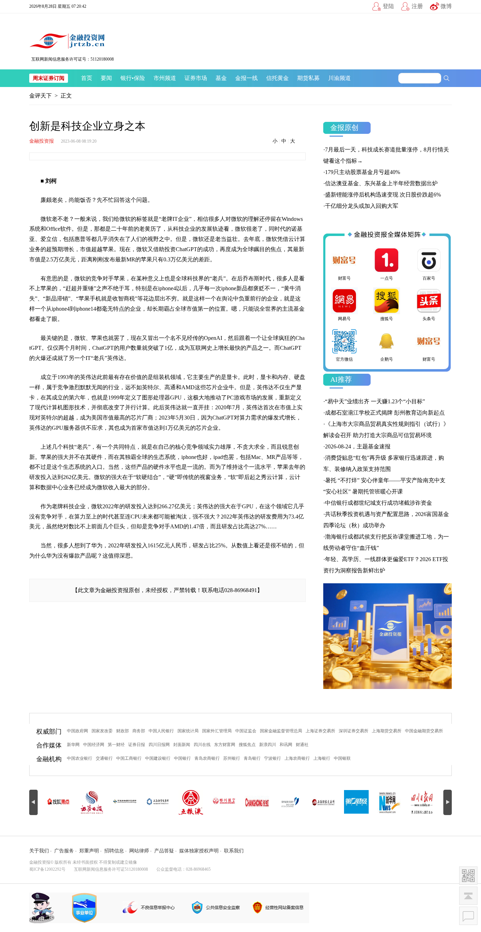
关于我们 (39, 850)
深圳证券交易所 (353, 730)
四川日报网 (159, 744)
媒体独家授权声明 (199, 850)
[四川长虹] (257, 802)
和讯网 (286, 744)
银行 (126, 78)
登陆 (388, 6)
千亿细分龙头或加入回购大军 (361, 206)
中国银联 (342, 758)
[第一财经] (356, 802)
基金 (221, 78)
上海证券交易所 (320, 730)
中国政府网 (77, 730)
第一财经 (116, 744)
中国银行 (182, 758)
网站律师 (139, 850)
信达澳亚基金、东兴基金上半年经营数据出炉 (381, 183)
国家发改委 (102, 730)
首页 (86, 78)
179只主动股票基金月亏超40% (362, 172)
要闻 (106, 78)
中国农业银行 (79, 758)
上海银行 (321, 758)
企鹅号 (386, 359)
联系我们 (234, 850)
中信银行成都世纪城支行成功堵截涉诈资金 (378, 503)
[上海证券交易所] (323, 802)
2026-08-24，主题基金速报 (358, 446)
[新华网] (389, 802)
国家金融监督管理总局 (281, 730)
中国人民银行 (161, 730)
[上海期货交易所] (157, 802)
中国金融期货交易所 (424, 730)
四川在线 (202, 744)
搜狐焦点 (247, 744)
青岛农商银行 (207, 758)
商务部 (138, 730)
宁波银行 (272, 758)
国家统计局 (188, 730)
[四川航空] (224, 802)
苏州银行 (231, 758)
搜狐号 (386, 318)
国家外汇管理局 (217, 730)
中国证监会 (245, 730)
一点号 (386, 278)
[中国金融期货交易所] (124, 802)
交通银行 (104, 758)
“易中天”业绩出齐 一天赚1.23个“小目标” (375, 401)
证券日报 (136, 744)
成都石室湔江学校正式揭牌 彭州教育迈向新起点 (385, 413)
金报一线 (246, 78)
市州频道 (165, 78)
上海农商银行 (297, 758)
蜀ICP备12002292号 (47, 869)
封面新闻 (181, 744)
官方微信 (344, 359)
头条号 (429, 318)
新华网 (73, 744)
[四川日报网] (422, 802)
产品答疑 (164, 850)
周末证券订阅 (48, 78)
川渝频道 (339, 78)
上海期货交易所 (386, 730)
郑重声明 (89, 850)
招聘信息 (114, 850)
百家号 (429, 278)
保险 (139, 78)
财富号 (344, 278)
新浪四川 (267, 744)
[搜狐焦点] (58, 802)
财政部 (122, 730)
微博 (446, 6)
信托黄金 (277, 78)
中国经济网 (93, 744)
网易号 (344, 318)
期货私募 (308, 78)
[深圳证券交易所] (290, 802)
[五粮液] (191, 802)
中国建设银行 (157, 758)
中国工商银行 (129, 758)
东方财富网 (224, 744)
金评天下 (40, 96)
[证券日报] (91, 802)
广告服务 (64, 850)
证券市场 (196, 78)
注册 (417, 6)
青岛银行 (252, 758)
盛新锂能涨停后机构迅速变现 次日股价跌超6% (383, 195)
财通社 (302, 744)
